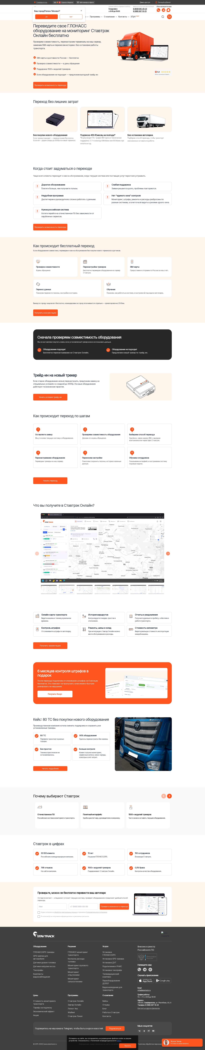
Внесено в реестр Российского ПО (146, 948)
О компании (107, 995)
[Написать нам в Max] (150, 969)
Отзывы (106, 1005)
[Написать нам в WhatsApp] (158, 10)
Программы (73, 995)
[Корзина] (169, 16)
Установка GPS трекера (113, 959)
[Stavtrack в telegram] (144, 1031)
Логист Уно (73, 1008)
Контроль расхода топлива (76, 960)
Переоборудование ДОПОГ (111, 982)
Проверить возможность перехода (50, 85)
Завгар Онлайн (74, 1005)
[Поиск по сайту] (163, 17)
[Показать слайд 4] (103, 589)
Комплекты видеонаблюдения (41, 975)
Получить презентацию (50, 645)
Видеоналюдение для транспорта (112, 988)
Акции (36, 1015)
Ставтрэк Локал (75, 1016)
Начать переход (50, 480)
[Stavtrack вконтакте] (139, 1031)
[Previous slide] (37, 553)
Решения (72, 946)
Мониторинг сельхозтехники (75, 980)
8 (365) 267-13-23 (140, 11)
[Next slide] (168, 553)
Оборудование (40, 946)
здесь (119, 1041)
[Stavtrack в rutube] (149, 1031)
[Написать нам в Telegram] (163, 10)
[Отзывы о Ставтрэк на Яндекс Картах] (63, 2)
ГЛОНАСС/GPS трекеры (43, 952)
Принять (127, 1046)
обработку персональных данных (65, 912)
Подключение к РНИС (112, 966)
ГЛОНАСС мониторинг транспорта (78, 953)
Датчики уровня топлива (44, 962)
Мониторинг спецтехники (73, 973)
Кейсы (105, 1001)
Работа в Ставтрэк (111, 1012)
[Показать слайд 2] (67, 589)
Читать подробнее (50, 768)
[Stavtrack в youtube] (153, 1031)
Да (46, 17)
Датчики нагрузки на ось (44, 966)
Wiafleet (71, 1012)
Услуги (105, 946)
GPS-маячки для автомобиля (40, 957)
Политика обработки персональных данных (155, 1044)
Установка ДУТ (109, 962)
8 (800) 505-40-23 (140, 9)
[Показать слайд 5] (120, 589)
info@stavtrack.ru (144, 990)
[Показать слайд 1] (49, 589)
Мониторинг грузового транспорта (78, 966)
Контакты (106, 1016)
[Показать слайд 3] (85, 589)
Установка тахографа (112, 970)
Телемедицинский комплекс (110, 975)
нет (71, 17)
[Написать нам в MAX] (168, 10)
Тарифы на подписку (42, 1007)
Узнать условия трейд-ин (50, 397)
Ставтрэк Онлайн (76, 1001)
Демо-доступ (145, 2)
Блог (104, 1008)
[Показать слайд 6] (138, 589)
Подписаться (115, 1028)
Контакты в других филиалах (149, 1008)
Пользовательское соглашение (96, 912)
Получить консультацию (45, 313)
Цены (35, 995)
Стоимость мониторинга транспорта (44, 1002)
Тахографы (38, 970)
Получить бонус (55, 694)
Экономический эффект (43, 1011)
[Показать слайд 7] (156, 589)
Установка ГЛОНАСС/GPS (109, 953)
